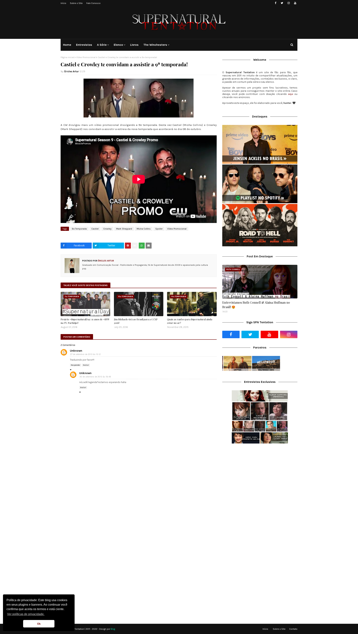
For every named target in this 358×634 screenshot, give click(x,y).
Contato (293, 629)
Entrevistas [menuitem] (84, 44)
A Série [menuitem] (102, 44)
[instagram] (288, 3)
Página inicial (67, 57)
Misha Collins (144, 228)
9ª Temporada (79, 228)
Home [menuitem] (67, 44)
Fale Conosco (93, 3)
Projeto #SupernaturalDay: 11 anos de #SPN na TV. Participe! (85, 321)
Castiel (95, 228)
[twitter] (282, 3)
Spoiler (159, 228)
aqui (290, 94)
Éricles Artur (71, 71)
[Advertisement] (259, 476)
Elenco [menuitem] (118, 44)
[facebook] (275, 3)
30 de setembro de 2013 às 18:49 (95, 377)
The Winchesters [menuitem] (155, 44)
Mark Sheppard (124, 228)
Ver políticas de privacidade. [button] (25, 614)
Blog (113, 629)
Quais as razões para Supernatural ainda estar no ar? (189, 321)
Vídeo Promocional (85, 57)
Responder (75, 365)
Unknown (76, 350)
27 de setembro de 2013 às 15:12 (85, 354)
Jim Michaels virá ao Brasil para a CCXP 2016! (136, 321)
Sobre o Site (76, 3)
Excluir (86, 365)
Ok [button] (39, 623)
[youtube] (295, 3)
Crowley (107, 228)
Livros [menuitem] (134, 44)
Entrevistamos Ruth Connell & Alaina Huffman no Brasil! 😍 (256, 304)
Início (63, 3)
